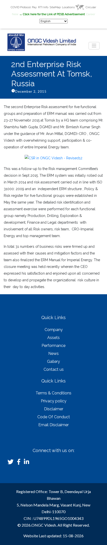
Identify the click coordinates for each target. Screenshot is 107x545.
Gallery (53, 361)
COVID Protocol (21, 7)
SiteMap (55, 7)
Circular (91, 7)
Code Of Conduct (53, 417)
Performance (53, 345)
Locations (68, 7)
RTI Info (43, 7)
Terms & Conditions (53, 393)
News (53, 353)
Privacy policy (53, 401)
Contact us (54, 369)
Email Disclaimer (53, 424)
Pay (34, 7)
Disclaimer (53, 409)
